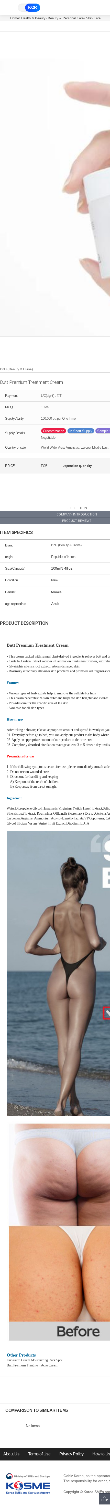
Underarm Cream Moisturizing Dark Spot (34, 1360)
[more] (72, 1410)
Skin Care (93, 18)
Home (14, 18)
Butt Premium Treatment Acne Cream (32, 1365)
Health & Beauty (33, 18)
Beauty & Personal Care (66, 18)
